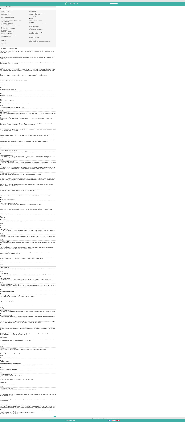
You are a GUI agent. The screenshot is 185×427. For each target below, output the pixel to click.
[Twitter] (111, 420)
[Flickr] (115, 420)
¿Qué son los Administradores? (32, 11)
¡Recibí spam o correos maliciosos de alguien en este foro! (35, 20)
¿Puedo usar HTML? (3, 40)
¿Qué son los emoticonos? (4, 41)
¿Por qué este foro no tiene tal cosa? (33, 40)
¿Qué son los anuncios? (3, 43)
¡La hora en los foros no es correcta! (5, 21)
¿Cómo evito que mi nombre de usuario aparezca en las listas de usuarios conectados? (11, 20)
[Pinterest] (117, 420)
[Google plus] (113, 420)
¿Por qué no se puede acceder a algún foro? (6, 32)
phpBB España (73, 420)
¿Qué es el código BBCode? (4, 39)
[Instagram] (119, 420)
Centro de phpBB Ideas (37, 399)
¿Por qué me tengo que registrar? (5, 11)
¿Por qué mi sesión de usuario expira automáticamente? (7, 16)
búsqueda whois (8, 405)
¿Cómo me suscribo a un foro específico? (33, 33)
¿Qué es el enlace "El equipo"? (32, 16)
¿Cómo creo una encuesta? (4, 30)
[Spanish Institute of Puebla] (67, 3)
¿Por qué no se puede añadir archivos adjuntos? (6, 33)
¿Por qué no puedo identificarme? (5, 14)
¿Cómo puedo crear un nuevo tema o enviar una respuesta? (8, 28)
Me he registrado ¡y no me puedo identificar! (6, 13)
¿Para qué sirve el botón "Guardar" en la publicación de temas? (8, 35)
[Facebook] (109, 420)
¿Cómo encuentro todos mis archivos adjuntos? (34, 37)
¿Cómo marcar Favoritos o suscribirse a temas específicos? (36, 32)
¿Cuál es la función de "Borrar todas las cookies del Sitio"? (7, 17)
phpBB (34, 124)
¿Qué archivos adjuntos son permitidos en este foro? (35, 36)
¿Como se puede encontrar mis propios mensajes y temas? (36, 29)
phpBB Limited (31, 394)
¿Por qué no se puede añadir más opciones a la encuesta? (8, 31)
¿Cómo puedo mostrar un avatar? (5, 24)
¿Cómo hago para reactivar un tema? (5, 37)
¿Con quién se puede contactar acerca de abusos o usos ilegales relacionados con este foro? (40, 41)
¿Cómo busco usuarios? (31, 28)
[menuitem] (107, 418)
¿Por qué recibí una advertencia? (5, 34)
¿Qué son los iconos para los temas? (5, 45)
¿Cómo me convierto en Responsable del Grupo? (34, 14)
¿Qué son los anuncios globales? (5, 42)
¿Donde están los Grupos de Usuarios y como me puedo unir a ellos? (37, 13)
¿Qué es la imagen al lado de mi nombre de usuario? (7, 23)
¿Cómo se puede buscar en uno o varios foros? (34, 26)
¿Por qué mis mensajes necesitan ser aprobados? (7, 36)
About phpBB (6, 395)
